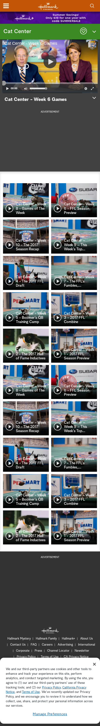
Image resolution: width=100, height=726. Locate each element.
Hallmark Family (46, 638)
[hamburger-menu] (6, 6)
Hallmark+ (68, 638)
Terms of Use (50, 656)
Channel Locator (58, 650)
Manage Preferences (50, 714)
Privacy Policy (26, 656)
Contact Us (18, 644)
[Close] (94, 664)
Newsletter (82, 650)
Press (38, 650)
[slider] (50, 83)
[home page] (48, 6)
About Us (86, 638)
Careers (47, 644)
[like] (83, 31)
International (86, 644)
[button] (26, 66)
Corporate (23, 650)
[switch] (25, 88)
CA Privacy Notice (76, 656)
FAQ (34, 644)
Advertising (65, 644)
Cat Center (17, 31)
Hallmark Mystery (19, 638)
